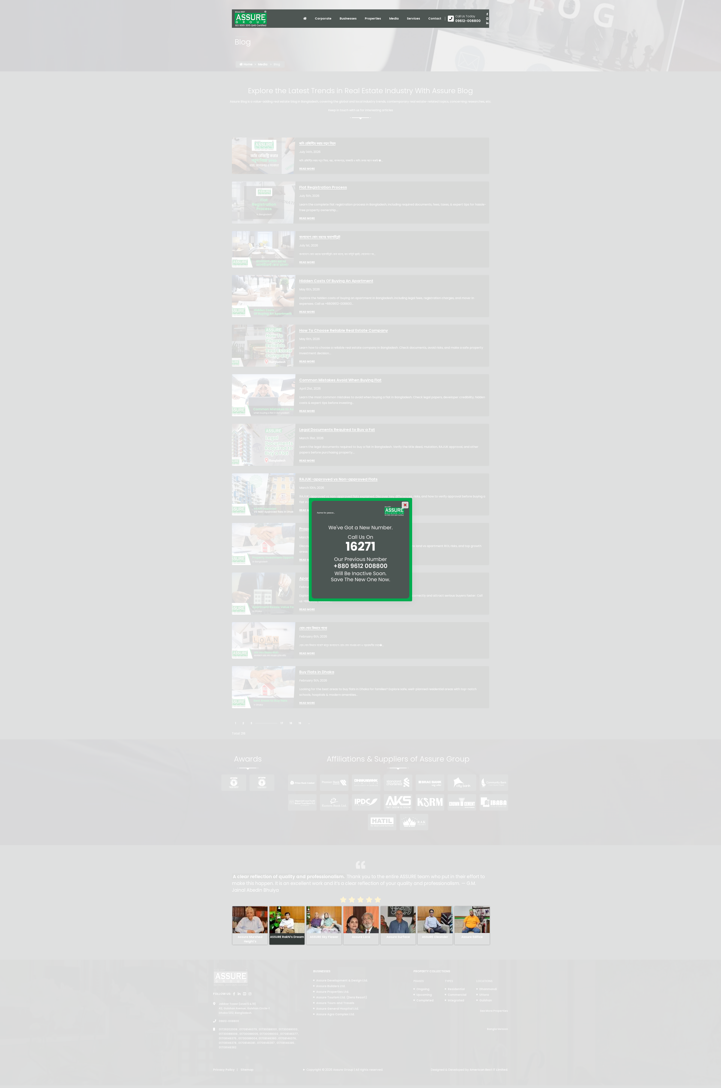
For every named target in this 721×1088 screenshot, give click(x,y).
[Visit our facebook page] (487, 14)
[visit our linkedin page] (487, 23)
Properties (373, 18)
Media (394, 18)
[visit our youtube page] (487, 18)
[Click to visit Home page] (304, 18)
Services (413, 18)
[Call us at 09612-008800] (464, 18)
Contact (434, 18)
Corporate (323, 18)
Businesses (348, 18)
